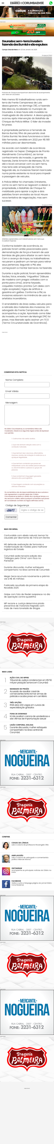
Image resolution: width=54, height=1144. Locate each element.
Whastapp (50, 3)
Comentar (11, 517)
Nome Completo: (14, 379)
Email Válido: (12, 391)
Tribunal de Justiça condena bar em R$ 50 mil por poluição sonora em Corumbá (31, 681)
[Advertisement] (27, 350)
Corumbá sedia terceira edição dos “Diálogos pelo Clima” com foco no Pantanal (23, 558)
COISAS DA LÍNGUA (20, 843)
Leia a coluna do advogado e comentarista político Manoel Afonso (30, 858)
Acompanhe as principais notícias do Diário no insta (31, 871)
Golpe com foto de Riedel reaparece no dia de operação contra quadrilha (27, 595)
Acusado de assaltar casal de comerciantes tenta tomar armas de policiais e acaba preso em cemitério (28, 694)
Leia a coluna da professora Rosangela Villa (30, 845)
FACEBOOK (16, 881)
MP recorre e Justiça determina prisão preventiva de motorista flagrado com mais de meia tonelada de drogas (24, 606)
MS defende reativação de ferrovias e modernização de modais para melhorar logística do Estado (25, 547)
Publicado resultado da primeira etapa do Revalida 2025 (26, 586)
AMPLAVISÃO (17, 855)
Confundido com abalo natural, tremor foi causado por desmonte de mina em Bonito (27, 536)
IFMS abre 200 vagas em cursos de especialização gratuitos (27, 706)
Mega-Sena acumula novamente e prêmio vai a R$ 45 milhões (27, 577)
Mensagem (11, 402)
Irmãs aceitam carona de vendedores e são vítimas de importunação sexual (30, 717)
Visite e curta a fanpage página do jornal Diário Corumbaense (32, 884)
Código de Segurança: (17, 505)
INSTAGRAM (17, 868)
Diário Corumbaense (27, 3)
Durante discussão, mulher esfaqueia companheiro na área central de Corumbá (26, 568)
